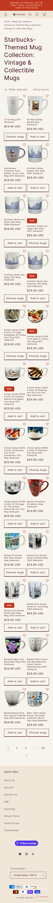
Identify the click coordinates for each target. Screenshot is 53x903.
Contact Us (10, 794)
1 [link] (8, 748)
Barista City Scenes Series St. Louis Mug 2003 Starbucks (37, 606)
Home (7, 21)
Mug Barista (30, 898)
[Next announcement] (48, 5)
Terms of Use (11, 823)
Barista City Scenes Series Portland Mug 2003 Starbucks (37, 557)
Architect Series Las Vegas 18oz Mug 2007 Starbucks (37, 228)
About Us (9, 780)
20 (43, 748)
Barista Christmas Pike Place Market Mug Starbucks (13, 557)
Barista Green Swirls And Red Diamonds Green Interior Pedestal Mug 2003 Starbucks (37, 664)
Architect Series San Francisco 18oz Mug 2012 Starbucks (37, 283)
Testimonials (11, 830)
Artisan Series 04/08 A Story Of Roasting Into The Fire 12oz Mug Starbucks (37, 391)
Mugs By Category (22, 21)
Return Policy (12, 816)
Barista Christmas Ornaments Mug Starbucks (36, 504)
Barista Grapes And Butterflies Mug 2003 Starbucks (15, 661)
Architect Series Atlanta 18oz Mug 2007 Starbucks (36, 170)
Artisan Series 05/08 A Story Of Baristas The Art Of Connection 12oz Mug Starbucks (14, 453)
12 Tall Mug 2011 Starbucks (12, 120)
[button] (5, 14)
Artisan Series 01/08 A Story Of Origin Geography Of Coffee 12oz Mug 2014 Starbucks (15, 335)
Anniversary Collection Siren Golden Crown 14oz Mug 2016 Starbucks (14, 172)
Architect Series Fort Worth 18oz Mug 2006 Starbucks (14, 222)
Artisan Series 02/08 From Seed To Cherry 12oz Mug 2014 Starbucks (38, 340)
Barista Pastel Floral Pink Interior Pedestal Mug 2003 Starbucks (15, 715)
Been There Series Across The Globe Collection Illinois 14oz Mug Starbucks (37, 717)
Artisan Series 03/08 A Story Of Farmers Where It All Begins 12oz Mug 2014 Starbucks (14, 399)
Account (9, 787)
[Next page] (26, 755)
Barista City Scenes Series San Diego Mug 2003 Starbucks (14, 613)
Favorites (9, 809)
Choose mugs (15, 136)
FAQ (6, 801)
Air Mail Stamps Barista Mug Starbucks (35, 122)
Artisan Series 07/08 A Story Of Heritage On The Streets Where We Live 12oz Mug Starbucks (14, 506)
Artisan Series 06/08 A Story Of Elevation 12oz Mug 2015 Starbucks (37, 452)
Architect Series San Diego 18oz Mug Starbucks (14, 277)
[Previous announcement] (5, 5)
